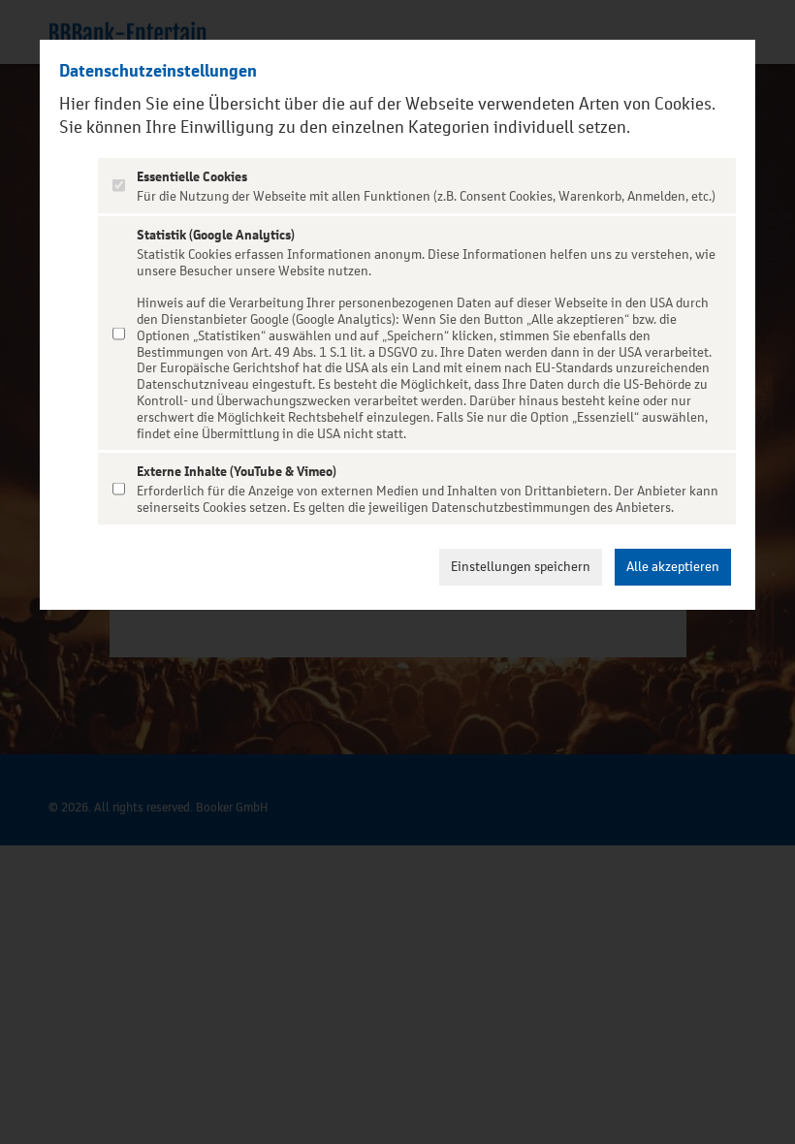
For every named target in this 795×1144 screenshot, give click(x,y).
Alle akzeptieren (672, 566)
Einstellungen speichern (520, 566)
